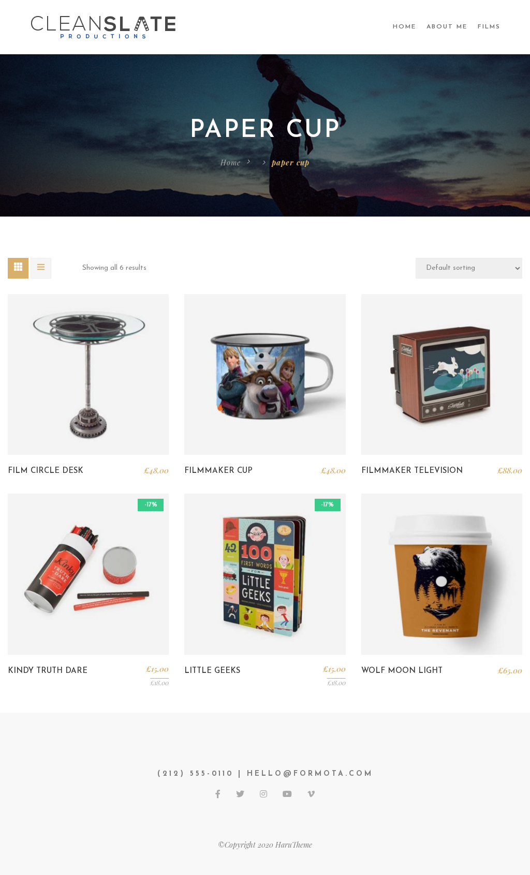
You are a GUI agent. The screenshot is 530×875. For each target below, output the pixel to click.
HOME (404, 27)
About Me (446, 27)
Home (230, 162)
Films (489, 27)
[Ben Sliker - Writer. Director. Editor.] (104, 26)
